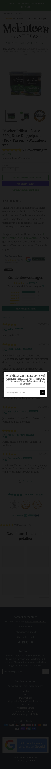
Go (42, 392)
